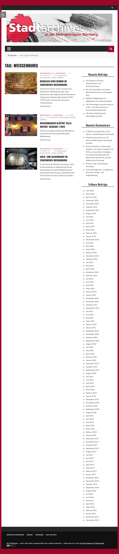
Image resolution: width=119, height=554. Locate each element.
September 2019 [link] (92, 370)
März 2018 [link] (90, 429)
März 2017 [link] (90, 468)
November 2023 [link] (92, 256)
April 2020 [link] (90, 354)
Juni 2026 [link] (90, 190)
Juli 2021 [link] (89, 311)
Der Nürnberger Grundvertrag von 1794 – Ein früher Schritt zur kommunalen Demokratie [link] (99, 107)
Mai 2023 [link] (90, 265)
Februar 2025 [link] (91, 233)
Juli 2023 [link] (89, 262)
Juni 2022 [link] (90, 282)
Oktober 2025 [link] (91, 207)
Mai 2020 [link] (90, 350)
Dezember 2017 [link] (92, 438)
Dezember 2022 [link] (92, 272)
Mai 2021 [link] (90, 318)
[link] (3, 15)
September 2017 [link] (92, 448)
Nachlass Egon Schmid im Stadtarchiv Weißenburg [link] (53, 82)
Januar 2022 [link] (91, 295)
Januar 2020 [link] (91, 360)
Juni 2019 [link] (90, 380)
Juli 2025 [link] (89, 217)
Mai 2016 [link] (90, 500)
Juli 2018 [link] (89, 416)
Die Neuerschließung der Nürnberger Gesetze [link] (99, 140)
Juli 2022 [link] (89, 279)
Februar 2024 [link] (91, 252)
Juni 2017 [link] (90, 458)
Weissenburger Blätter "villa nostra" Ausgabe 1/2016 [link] (55, 124)
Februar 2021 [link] (91, 324)
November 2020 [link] (92, 334)
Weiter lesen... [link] (45, 106)
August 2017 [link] (91, 451)
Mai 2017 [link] (90, 461)
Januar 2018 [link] (91, 435)
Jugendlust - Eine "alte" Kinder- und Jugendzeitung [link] (100, 172)
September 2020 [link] (92, 341)
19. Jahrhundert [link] (57, 115)
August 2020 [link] (91, 344)
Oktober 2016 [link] (91, 484)
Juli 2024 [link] (89, 243)
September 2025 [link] (92, 210)
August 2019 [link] (91, 373)
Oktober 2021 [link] (91, 305)
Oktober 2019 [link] (91, 367)
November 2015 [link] (92, 520)
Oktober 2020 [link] (91, 337)
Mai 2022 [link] (90, 285)
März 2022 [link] (90, 288)
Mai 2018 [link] (90, 422)
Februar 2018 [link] (91, 432)
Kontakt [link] (30, 535)
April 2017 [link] (90, 464)
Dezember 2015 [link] (92, 517)
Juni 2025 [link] (90, 220)
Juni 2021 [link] (90, 314)
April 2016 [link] (90, 504)
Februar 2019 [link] (91, 393)
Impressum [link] (39, 535)
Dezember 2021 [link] (92, 298)
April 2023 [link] (90, 269)
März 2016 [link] (90, 507)
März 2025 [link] (90, 230)
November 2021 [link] (92, 301)
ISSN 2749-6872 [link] (51, 535)
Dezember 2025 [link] (92, 200)
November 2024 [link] (92, 239)
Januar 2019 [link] (91, 396)
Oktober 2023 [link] (91, 259)
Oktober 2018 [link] (91, 406)
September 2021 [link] (92, 308)
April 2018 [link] (90, 425)
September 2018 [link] (92, 409)
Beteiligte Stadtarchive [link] (15, 535)
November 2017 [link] (92, 442)
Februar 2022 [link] (91, 292)
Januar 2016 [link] (91, 513)
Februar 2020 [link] (91, 357)
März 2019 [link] (90, 389)
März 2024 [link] (90, 249)
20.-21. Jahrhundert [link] (58, 73)
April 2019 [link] (90, 386)
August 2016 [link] (91, 491)
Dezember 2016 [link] (92, 478)
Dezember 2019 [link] (92, 363)
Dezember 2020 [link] (92, 331)
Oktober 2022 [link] (91, 275)
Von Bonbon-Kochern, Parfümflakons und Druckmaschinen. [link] (95, 83)
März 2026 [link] (90, 194)
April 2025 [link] (90, 226)
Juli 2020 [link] (89, 347)
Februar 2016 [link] (91, 510)
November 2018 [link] (92, 402)
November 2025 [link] (92, 203)
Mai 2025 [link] (90, 223)
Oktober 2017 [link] (91, 445)
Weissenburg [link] (45, 73)
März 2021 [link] (90, 321)
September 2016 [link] (92, 487)
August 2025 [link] (91, 213)
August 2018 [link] (91, 412)
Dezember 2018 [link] (92, 399)
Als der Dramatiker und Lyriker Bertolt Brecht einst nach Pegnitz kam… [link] (99, 92)
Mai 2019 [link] (90, 383)
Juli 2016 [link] (89, 494)
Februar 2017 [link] (91, 471)
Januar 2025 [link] (91, 236)
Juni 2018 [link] (90, 419)
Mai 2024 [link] (90, 246)
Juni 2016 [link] (90, 497)
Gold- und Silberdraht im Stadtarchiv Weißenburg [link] (54, 158)
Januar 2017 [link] (91, 474)
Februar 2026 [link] (91, 197)
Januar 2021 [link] (91, 327)
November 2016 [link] (92, 481)
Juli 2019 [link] (89, 376)
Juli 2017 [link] (89, 455)
